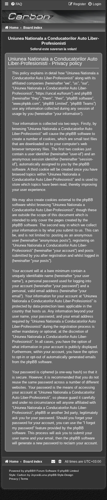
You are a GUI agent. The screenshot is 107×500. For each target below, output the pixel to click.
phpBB (29, 470)
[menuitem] (16, 4)
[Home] (53, 12)
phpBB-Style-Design (60, 474)
